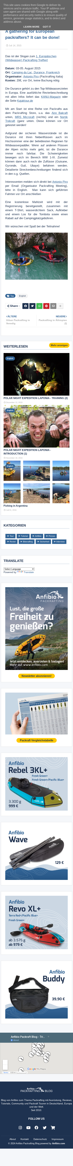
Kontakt (25, 1139)
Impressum (58, 1139)
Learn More (31, 26)
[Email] (53, 306)
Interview (60, 542)
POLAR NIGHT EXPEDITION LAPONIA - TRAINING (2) (36, 398)
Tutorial (24, 536)
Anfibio (38, 536)
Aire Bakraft (60, 113)
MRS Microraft (24, 117)
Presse (52, 536)
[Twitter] (32, 306)
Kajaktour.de (25, 100)
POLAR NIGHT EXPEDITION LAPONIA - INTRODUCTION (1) (27, 452)
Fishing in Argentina (16, 505)
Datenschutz (40, 1139)
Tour (12, 536)
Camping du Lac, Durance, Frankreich (36, 72)
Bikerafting (28, 542)
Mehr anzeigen (59, 345)
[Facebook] (25, 306)
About (13, 1139)
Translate (29, 572)
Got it (47, 26)
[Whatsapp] (39, 306)
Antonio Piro (31, 76)
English (22, 296)
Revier (13, 542)
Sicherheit (44, 542)
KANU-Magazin (51, 96)
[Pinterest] (46, 306)
